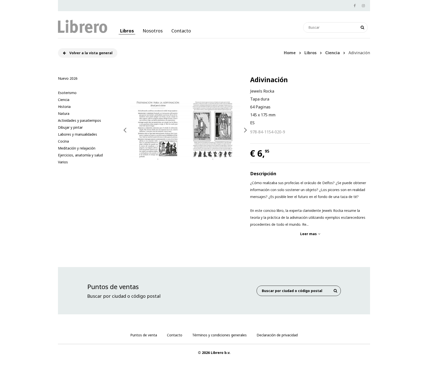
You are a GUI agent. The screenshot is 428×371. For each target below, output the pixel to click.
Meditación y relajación (76, 148)
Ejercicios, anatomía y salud (80, 155)
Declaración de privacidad (277, 335)
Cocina (63, 141)
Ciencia (63, 99)
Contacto (181, 31)
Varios (63, 162)
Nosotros (153, 31)
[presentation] (125, 129)
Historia (64, 106)
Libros (127, 31)
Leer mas (308, 233)
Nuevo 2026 (68, 78)
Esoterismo (67, 92)
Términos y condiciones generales (219, 335)
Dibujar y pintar (70, 127)
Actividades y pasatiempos (79, 120)
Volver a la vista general (90, 52)
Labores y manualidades (77, 134)
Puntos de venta (143, 335)
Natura (63, 113)
